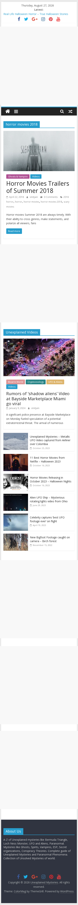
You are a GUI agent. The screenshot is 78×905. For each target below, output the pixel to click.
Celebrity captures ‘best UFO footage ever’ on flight (47, 519)
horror (18, 201)
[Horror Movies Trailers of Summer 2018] (39, 133)
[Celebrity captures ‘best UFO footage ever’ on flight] (15, 515)
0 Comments (50, 197)
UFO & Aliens (55, 382)
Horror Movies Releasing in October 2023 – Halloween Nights (50, 479)
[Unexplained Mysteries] (7, 111)
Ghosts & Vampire (18, 176)
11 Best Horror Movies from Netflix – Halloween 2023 (47, 459)
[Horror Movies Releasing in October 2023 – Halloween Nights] (15, 476)
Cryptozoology (36, 382)
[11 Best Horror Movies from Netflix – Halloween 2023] (15, 456)
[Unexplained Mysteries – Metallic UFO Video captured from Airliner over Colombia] (15, 435)
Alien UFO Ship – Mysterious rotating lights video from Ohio (49, 499)
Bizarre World (15, 382)
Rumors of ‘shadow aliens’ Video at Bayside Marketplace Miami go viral (37, 398)
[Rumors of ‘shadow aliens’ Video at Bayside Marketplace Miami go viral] (39, 340)
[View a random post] (70, 111)
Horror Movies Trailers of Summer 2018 (37, 187)
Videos (36, 176)
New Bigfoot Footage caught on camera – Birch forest (50, 539)
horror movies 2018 (51, 201)
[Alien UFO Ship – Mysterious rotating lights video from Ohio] (15, 496)
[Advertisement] (39, 66)
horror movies (31, 201)
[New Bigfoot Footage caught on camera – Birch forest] (15, 535)
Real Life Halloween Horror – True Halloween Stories (35, 14)
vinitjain (34, 197)
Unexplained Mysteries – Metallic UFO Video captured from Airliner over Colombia (50, 440)
